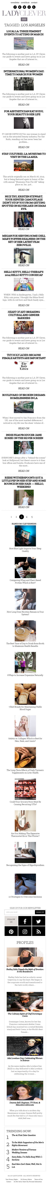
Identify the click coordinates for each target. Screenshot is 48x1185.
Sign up (40, 912)
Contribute (25, 2)
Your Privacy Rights (12, 1179)
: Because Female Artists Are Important (24, 356)
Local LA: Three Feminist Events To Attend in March (23, 33)
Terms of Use (38, 1179)
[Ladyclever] (24, 13)
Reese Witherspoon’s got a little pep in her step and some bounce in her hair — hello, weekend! (24, 482)
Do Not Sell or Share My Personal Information (28, 1181)
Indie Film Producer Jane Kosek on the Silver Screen (23, 436)
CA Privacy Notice (26, 1179)
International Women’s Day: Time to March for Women (24, 73)
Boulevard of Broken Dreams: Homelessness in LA (23, 396)
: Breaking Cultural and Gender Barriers (24, 315)
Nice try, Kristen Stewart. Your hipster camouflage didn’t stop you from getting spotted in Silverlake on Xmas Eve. (24, 202)
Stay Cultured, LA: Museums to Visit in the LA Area (24, 155)
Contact (34, 2)
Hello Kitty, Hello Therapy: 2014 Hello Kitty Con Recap (24, 273)
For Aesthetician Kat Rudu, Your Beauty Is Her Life (23, 113)
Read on (23, 64)
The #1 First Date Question (24, 1135)
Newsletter (15, 2)
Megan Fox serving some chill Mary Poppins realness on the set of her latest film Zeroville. (23, 240)
